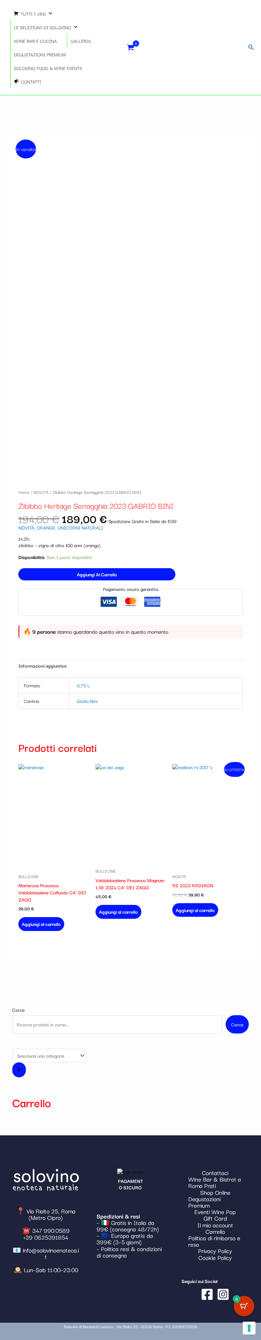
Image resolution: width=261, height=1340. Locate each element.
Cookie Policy (215, 1257)
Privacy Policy (215, 1250)
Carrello (215, 1231)
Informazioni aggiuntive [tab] (42, 665)
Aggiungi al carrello (97, 574)
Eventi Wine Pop (215, 1211)
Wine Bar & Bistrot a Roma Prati (214, 1182)
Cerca (18, 1009)
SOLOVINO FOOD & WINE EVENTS (48, 67)
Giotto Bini (87, 701)
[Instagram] (223, 1294)
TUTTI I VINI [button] (33, 13)
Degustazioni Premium (204, 1201)
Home (24, 491)
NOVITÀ (41, 491)
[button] (251, 47)
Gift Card (215, 1218)
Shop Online (215, 1192)
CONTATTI (31, 81)
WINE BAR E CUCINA (35, 40)
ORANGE (46, 527)
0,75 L (83, 685)
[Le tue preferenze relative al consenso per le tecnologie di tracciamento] (249, 1328)
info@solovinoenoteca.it (51, 1253)
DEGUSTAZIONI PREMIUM (40, 54)
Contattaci (215, 1172)
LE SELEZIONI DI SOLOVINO (42, 27)
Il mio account (215, 1225)
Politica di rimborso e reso (214, 1240)
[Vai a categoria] (19, 1069)
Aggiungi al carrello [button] (41, 924)
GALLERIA (81, 40)
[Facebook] (207, 1294)
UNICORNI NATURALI (80, 527)
